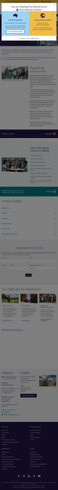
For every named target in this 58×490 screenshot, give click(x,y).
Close (54, 5)
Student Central (34, 38)
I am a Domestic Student (15, 31)
